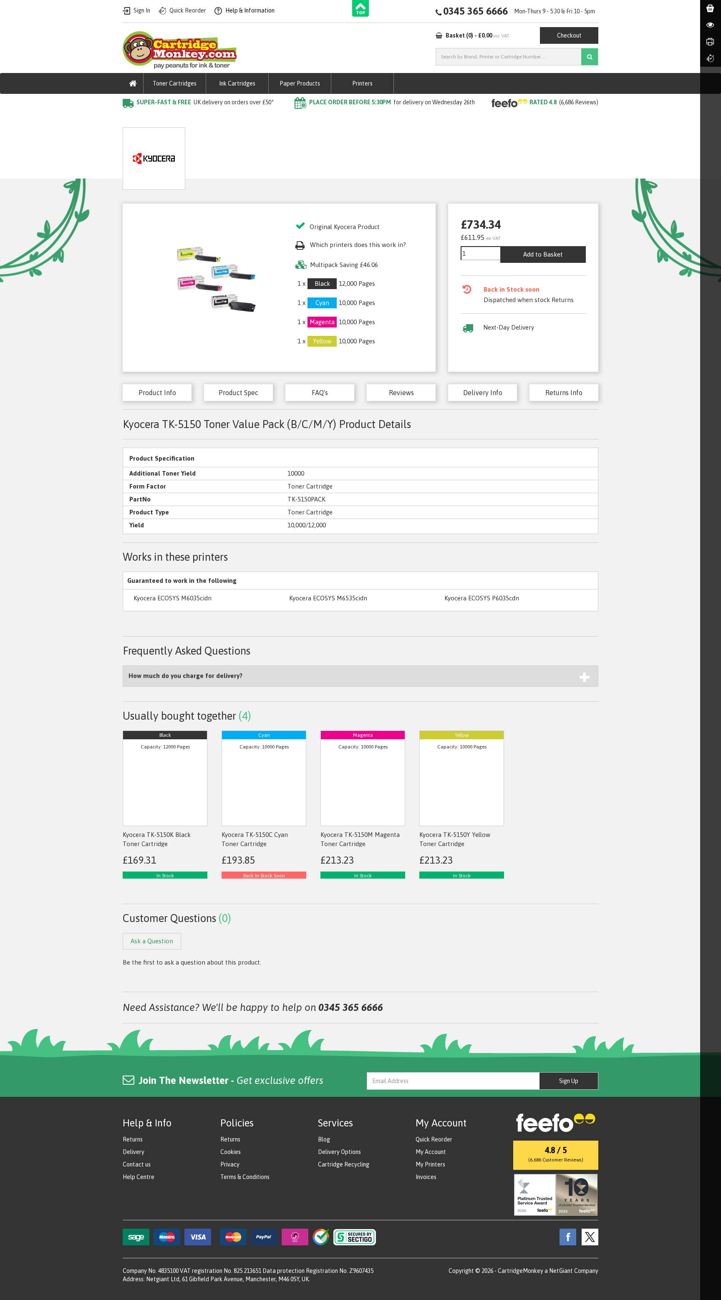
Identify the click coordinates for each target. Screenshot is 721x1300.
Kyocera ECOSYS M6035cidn (173, 598)
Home (132, 119)
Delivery (133, 1152)
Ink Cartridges (237, 83)
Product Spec (238, 392)
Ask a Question (308, 155)
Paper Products (300, 83)
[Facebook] (565, 1236)
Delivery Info (482, 392)
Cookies (230, 1152)
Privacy (229, 1164)
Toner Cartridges (175, 83)
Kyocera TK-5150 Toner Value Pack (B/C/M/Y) (306, 119)
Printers (362, 83)
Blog (324, 1139)
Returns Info (563, 392)
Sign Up (568, 1081)
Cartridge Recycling (343, 1164)
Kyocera (220, 119)
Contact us (137, 1164)
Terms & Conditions (245, 1177)
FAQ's (320, 392)
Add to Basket (543, 254)
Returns (133, 1139)
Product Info (157, 392)
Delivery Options (339, 1152)
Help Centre (138, 1177)
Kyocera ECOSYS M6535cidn (328, 598)
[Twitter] (587, 1236)
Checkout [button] (569, 35)
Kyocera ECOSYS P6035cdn (481, 598)
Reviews (401, 392)
